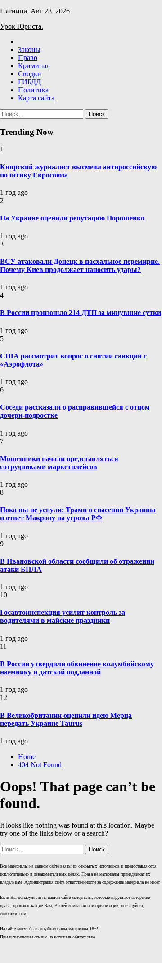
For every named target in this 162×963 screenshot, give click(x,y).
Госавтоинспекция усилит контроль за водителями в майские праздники (62, 616)
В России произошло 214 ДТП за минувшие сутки (80, 312)
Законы (29, 49)
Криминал (34, 65)
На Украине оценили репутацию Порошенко (72, 218)
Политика (33, 90)
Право (27, 57)
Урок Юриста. (21, 26)
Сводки (29, 74)
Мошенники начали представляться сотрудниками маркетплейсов (59, 463)
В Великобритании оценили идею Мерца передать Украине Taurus (66, 719)
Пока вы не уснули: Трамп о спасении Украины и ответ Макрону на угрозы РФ (78, 514)
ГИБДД (29, 82)
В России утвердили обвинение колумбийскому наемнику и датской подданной (77, 668)
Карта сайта (36, 98)
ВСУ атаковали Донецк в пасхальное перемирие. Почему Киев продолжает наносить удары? (80, 265)
